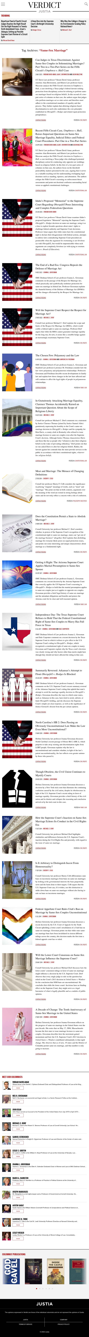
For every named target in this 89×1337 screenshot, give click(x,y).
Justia (44, 11)
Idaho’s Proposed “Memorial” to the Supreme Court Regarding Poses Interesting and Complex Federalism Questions (59, 204)
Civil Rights (83, 120)
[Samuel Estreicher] (6, 1140)
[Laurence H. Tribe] (6, 1222)
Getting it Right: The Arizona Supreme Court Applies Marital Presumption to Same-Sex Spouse (59, 565)
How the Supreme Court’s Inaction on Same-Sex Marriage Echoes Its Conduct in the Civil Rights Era (60, 821)
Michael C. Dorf (67, 30)
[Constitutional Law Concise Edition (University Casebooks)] (55, 1271)
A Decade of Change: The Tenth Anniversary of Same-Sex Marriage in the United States (60, 1011)
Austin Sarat (18, 1205)
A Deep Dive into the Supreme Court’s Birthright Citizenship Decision (42, 24)
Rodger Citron (37, 30)
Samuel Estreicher (20, 1137)
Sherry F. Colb (48, 478)
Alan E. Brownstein (63, 74)
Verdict (44, 5)
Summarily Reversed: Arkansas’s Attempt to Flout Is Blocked (58, 672)
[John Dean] (6, 1113)
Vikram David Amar (9, 40)
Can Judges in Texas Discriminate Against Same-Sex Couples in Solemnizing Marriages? (59, 65)
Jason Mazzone (77, 74)
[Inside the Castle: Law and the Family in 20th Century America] (33, 1271)
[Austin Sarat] (6, 1208)
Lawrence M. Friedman (67, 359)
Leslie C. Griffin (19, 1151)
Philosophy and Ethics (80, 501)
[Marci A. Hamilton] (6, 1181)
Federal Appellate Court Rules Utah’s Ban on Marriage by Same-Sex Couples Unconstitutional (61, 910)
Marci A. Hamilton (20, 1178)
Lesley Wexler (18, 1233)
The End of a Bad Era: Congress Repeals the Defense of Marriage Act (58, 266)
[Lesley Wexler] (6, 1236)
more (18, 1088)
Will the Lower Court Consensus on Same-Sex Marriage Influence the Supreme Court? (59, 956)
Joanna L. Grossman (50, 272)
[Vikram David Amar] (6, 1085)
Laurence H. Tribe (20, 1219)
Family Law (83, 388)
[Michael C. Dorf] (6, 1126)
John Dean (16, 1110)
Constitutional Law (81, 190)
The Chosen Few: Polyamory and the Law (57, 355)
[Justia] (44, 1304)
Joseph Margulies (20, 1192)
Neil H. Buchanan (19, 1096)
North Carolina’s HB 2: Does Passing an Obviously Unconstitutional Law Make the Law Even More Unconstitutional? (60, 726)
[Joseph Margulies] (6, 1195)
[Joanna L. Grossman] (6, 1167)
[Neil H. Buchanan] (6, 1099)
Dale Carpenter (64, 629)
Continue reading (40, 120)
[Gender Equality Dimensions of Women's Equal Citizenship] (11, 1271)
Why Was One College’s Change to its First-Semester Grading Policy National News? (73, 24)
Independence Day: (60, 620)
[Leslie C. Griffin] (6, 1154)
